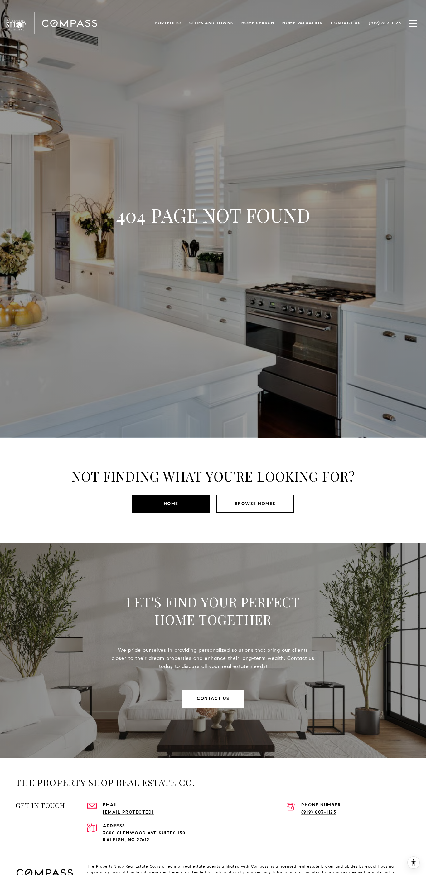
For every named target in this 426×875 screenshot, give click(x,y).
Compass (260, 866)
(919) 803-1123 (318, 812)
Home (171, 503)
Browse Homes (255, 503)
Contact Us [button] (213, 698)
